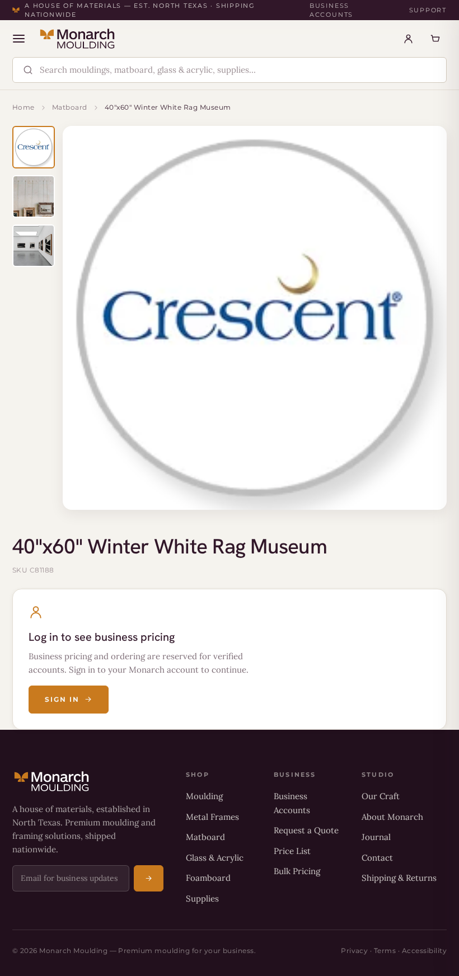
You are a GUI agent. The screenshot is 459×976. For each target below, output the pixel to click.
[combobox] (239, 70)
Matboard (69, 107)
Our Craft (381, 796)
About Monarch (392, 816)
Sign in (62, 699)
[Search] (28, 70)
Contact (377, 857)
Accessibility (424, 950)
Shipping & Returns (399, 877)
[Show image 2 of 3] (33, 196)
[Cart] (435, 38)
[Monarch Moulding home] (77, 38)
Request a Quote (306, 830)
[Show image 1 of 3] (33, 147)
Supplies (202, 898)
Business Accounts (331, 10)
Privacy (354, 950)
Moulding (204, 796)
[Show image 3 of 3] (33, 245)
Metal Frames (212, 816)
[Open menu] (18, 38)
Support (428, 10)
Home (23, 107)
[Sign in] (408, 38)
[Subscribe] (148, 878)
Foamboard (208, 877)
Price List (292, 851)
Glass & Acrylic (214, 857)
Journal (376, 837)
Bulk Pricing (297, 871)
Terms (385, 950)
